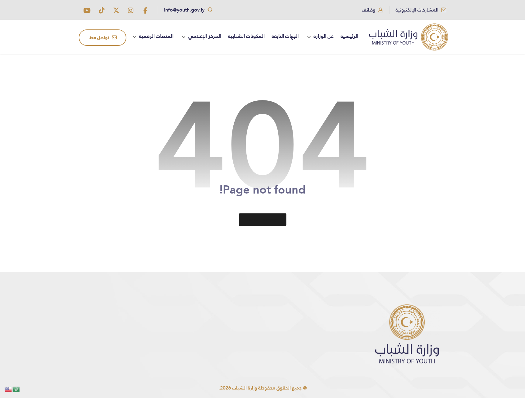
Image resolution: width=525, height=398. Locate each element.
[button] (145, 10)
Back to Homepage (262, 219)
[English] (8, 388)
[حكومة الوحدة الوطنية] (408, 37)
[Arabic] (16, 388)
